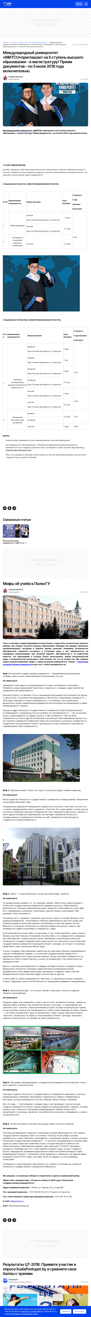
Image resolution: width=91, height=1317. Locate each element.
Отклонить (79, 1311)
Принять (65, 1311)
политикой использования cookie (24, 1314)
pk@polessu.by (17, 1201)
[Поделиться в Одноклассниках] (9, 508)
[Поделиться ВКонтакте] (5, 508)
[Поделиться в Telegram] (14, 508)
